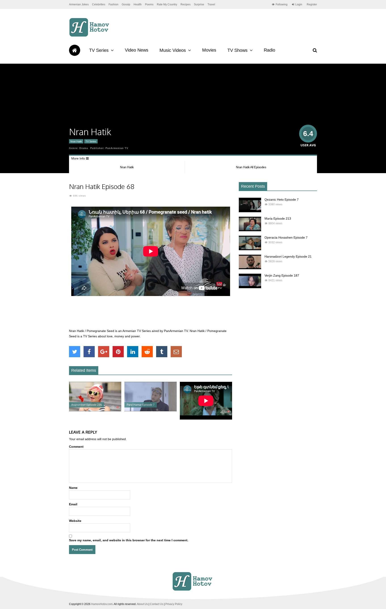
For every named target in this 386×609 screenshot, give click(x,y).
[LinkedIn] (132, 351)
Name (73, 487)
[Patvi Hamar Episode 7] (150, 410)
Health (138, 4)
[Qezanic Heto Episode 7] (250, 211)
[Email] (176, 351)
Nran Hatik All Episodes (251, 167)
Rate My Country (167, 4)
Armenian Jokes (79, 4)
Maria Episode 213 (277, 218)
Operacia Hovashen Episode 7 (286, 237)
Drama (83, 148)
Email (73, 504)
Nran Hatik (76, 141)
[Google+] (103, 351)
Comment (76, 446)
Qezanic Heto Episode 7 (281, 199)
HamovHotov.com (102, 604)
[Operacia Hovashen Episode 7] (250, 249)
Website (75, 521)
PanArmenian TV (116, 148)
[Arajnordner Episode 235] (95, 410)
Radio (269, 50)
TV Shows (237, 50)
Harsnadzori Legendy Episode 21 (288, 256)
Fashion (113, 4)
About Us (142, 604)
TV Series (99, 50)
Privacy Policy (173, 604)
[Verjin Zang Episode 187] (250, 287)
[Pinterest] (118, 351)
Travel (211, 4)
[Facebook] (89, 351)
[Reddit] (147, 351)
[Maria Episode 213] (250, 230)
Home (74, 50)
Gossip (126, 4)
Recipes (185, 4)
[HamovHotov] (90, 36)
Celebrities (98, 4)
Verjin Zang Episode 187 (281, 275)
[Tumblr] (161, 351)
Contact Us (156, 604)
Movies (209, 50)
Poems (149, 4)
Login (298, 4)
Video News (136, 50)
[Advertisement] (150, 315)
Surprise (199, 4)
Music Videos (172, 50)
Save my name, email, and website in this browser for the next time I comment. (128, 540)
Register (312, 4)
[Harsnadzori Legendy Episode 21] (250, 268)
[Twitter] (74, 351)
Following (281, 4)
